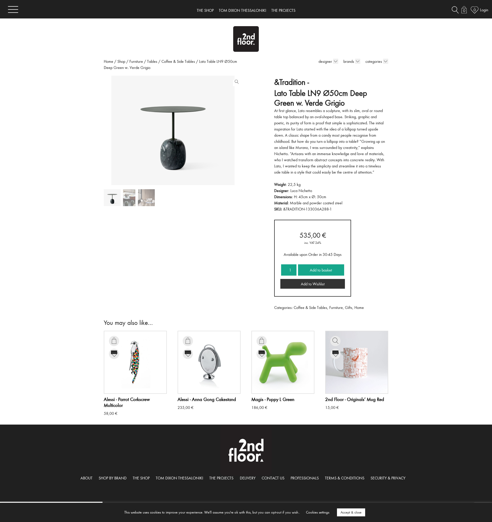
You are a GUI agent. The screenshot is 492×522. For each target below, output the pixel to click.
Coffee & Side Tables (178, 61)
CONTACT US (273, 477)
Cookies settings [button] (317, 512)
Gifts (348, 307)
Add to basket (321, 270)
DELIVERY (247, 477)
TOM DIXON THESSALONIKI (242, 10)
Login (484, 9)
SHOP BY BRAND (113, 477)
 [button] (114, 341)
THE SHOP (205, 10)
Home (108, 61)
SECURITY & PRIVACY (388, 477)
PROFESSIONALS (305, 477)
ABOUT (86, 477)
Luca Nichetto (301, 190)
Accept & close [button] (351, 512)
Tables (152, 61)
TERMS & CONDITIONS (344, 477)
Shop (121, 61)
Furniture (136, 61)
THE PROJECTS (283, 10)
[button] (235, 83)
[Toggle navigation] (13, 9)
